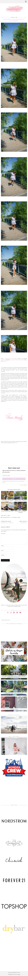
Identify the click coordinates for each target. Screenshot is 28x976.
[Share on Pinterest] (8, 515)
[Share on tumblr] (9, 515)
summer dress (14, 517)
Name (2, 545)
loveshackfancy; (6, 517)
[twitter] (8, 612)
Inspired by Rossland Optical (17, 359)
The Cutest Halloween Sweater (20, 512)
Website (2, 555)
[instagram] (11, 612)
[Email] (20, 612)
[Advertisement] (14, 792)
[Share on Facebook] (5, 515)
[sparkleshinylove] (14, 6)
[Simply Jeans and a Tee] (7, 506)
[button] (26, 1)
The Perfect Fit (23, 522)
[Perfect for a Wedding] (20, 495)
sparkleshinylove (16, 972)
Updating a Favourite (7, 500)
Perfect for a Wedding (21, 500)
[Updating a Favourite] (7, 495)
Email (2, 550)
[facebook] (14, 612)
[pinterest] (17, 612)
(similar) (2, 359)
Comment (3, 533)
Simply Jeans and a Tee (7, 511)
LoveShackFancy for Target (10, 358)
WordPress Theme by (14, 974)
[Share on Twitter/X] (6, 515)
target (18, 517)
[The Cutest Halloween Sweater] (20, 506)
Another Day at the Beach (7, 522)
